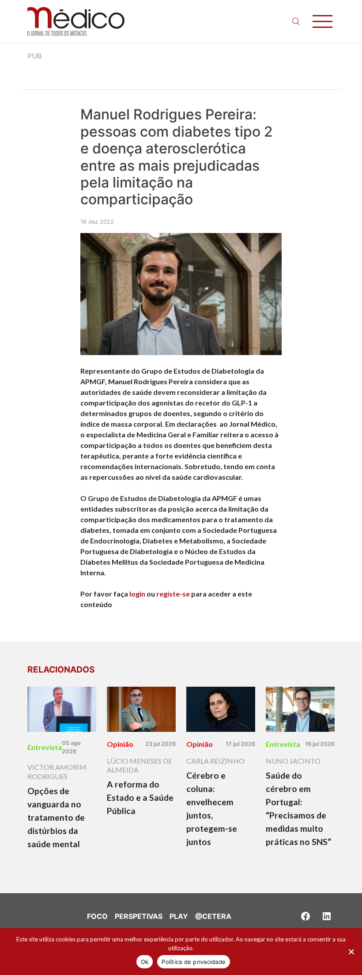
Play (179, 916)
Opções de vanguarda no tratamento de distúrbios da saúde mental (56, 817)
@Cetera (213, 916)
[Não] (351, 951)
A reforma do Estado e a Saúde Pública (140, 797)
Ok (145, 961)
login (137, 593)
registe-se (173, 593)
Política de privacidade (194, 961)
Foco (97, 916)
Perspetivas (138, 916)
